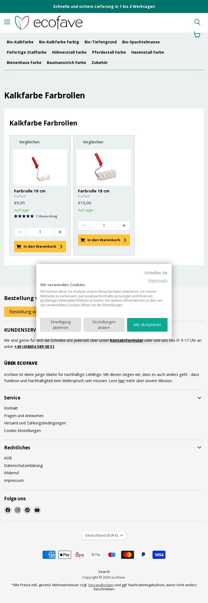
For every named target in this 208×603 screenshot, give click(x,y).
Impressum (158, 280)
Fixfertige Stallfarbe (27, 52)
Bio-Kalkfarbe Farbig (59, 41)
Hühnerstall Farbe (69, 52)
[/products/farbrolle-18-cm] (104, 167)
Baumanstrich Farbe (66, 62)
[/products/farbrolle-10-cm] (40, 167)
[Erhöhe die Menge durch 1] (60, 232)
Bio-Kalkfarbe (20, 41)
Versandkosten (100, 584)
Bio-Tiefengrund (100, 41)
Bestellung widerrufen (32, 312)
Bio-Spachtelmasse (141, 41)
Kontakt (11, 408)
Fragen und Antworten (24, 415)
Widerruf (11, 472)
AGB (8, 457)
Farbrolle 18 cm (93, 191)
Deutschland (101, 535)
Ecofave (20, 196)
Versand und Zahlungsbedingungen (35, 422)
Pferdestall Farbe (109, 52)
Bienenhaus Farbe (24, 62)
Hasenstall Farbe (147, 52)
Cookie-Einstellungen (22, 430)
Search (104, 571)
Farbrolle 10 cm (30, 191)
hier (121, 380)
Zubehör (100, 62)
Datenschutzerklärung (23, 465)
